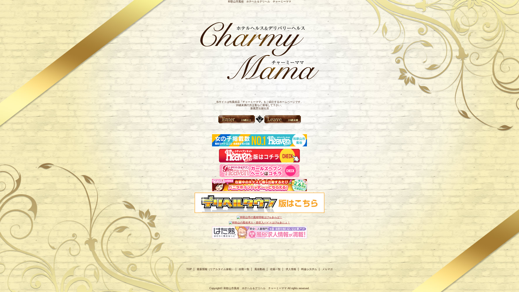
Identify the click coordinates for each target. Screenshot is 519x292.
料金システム (309, 269)
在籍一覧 (275, 269)
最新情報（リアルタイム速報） (215, 269)
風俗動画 (259, 269)
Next (351, 82)
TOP (189, 269)
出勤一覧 (244, 269)
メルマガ (327, 269)
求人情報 (291, 269)
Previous (167, 82)
